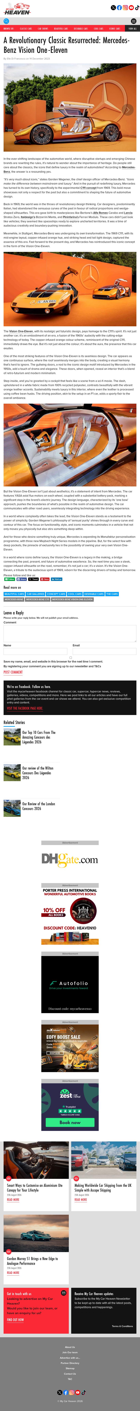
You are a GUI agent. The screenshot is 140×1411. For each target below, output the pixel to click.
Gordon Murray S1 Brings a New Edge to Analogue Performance (32, 1261)
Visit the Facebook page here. (25, 708)
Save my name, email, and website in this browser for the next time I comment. (53, 661)
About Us (70, 1347)
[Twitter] (113, 9)
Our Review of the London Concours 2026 (38, 806)
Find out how (15, 1319)
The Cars (112, 594)
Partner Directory (70, 1363)
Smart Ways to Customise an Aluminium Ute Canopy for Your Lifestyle (34, 1188)
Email (76, 645)
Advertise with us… (70, 1357)
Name (7, 645)
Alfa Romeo (100, 213)
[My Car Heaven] (17, 8)
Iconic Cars (114, 28)
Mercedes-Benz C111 (37, 599)
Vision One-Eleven (21, 331)
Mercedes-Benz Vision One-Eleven (72, 599)
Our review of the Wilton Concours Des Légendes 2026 (37, 773)
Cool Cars (98, 28)
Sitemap (70, 1368)
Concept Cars (56, 594)
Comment (10, 622)
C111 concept (88, 188)
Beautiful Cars (61, 28)
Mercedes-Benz (14, 599)
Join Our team (70, 1352)
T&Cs (97, 666)
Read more (13, 1199)
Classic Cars (26, 28)
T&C (70, 1379)
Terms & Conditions (122, 1326)
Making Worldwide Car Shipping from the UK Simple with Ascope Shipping (103, 1188)
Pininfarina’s (71, 217)
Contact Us (70, 1373)
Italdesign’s (28, 217)
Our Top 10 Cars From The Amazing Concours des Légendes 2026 (38, 737)
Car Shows (43, 28)
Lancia (128, 213)
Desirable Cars (81, 28)
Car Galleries (35, 594)
